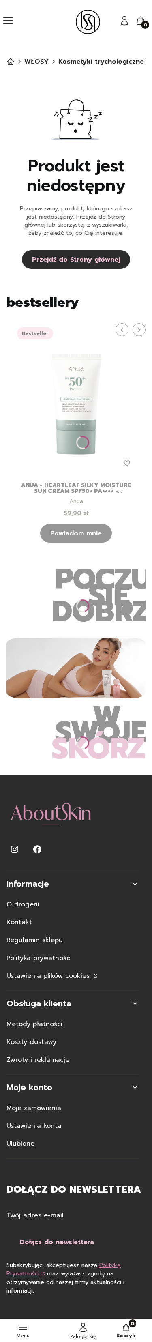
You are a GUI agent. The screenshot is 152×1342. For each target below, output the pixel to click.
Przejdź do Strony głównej (76, 259)
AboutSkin (10, 62)
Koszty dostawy (31, 1042)
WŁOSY (36, 62)
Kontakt (19, 922)
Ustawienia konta (34, 1126)
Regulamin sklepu (34, 940)
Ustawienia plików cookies (49, 976)
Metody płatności (34, 1024)
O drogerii (22, 904)
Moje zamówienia (33, 1108)
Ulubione (20, 1144)
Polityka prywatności (39, 958)
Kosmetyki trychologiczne (101, 62)
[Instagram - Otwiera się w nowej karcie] (14, 849)
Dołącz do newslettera (57, 1242)
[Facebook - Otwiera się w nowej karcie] (37, 849)
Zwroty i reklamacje (37, 1060)
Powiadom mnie (76, 533)
